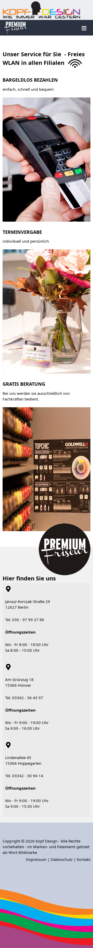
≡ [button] (84, 27)
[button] (81, 813)
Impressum (36, 859)
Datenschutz (62, 859)
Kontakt (83, 859)
